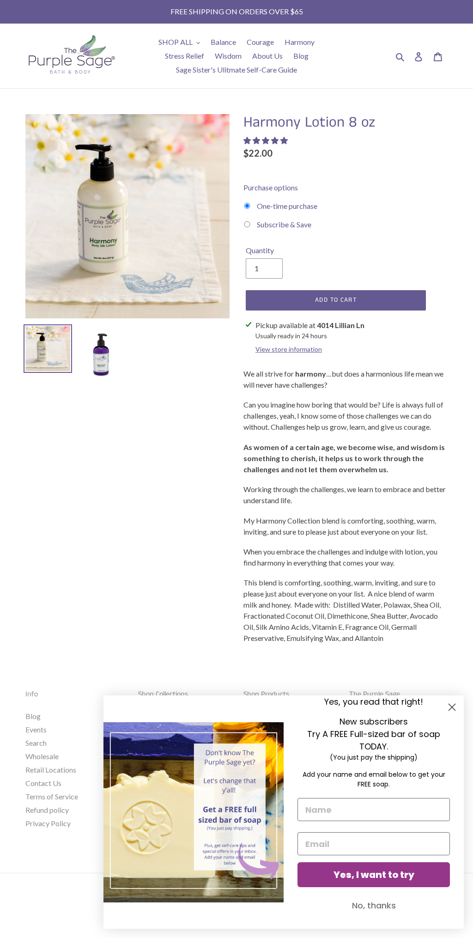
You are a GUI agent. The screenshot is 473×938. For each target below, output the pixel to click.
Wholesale (42, 756)
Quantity (260, 250)
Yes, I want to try (374, 874)
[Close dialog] (452, 707)
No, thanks (374, 905)
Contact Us (43, 783)
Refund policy (47, 809)
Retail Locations (50, 769)
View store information (288, 349)
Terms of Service (51, 796)
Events (36, 729)
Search (36, 742)
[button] (266, 140)
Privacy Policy (48, 823)
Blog (33, 716)
